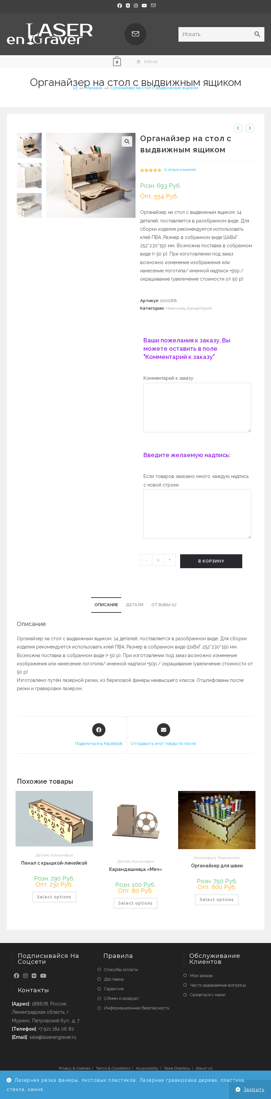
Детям (42, 855)
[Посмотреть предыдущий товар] (238, 128)
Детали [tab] (134, 604)
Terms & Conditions (113, 1068)
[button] (127, 141)
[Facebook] (119, 6)
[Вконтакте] (128, 6)
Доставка (114, 979)
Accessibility (147, 1068)
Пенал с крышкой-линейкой (54, 863)
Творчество (228, 857)
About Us (204, 1068)
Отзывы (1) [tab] (163, 604)
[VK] (34, 976)
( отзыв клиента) (180, 169)
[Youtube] (43, 976)
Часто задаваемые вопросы (218, 985)
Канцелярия (199, 308)
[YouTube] (144, 6)
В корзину (211, 561)
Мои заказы (201, 975)
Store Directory (177, 1068)
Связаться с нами (207, 994)
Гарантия (114, 988)
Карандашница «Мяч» (135, 869)
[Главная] (75, 87)
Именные (175, 308)
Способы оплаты (121, 969)
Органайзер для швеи (217, 865)
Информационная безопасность (136, 1007)
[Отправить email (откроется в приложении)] (152, 6)
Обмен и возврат (121, 998)
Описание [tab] (106, 604)
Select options (54, 897)
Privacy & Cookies (75, 1068)
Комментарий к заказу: (168, 378)
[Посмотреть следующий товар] (249, 128)
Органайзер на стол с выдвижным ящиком (154, 87)
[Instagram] (136, 6)
